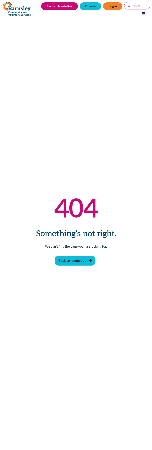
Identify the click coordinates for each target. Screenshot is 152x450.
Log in (113, 6)
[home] (17, 9)
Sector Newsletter (59, 6)
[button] (143, 13)
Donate (90, 6)
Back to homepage (75, 261)
